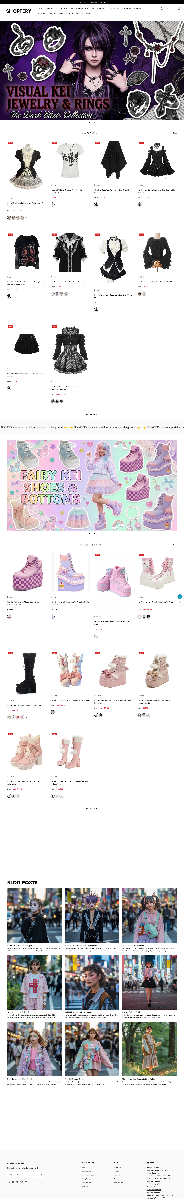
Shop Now (102, 2)
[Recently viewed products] (179, 596)
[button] (167, 8)
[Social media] (179, 601)
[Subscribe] (41, 1175)
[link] (174, 8)
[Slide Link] (92, 70)
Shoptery (10, 198)
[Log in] (161, 8)
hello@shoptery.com (154, 1189)
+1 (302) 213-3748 (154, 1184)
